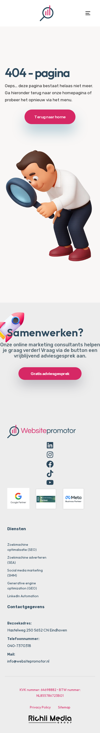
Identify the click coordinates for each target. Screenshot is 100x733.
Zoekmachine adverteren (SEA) (26, 560)
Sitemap (64, 707)
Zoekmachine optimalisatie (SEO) (22, 547)
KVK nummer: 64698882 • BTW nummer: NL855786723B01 (50, 693)
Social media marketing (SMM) (25, 573)
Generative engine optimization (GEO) (22, 585)
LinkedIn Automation (23, 596)
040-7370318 (19, 645)
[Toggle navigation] (76, 13)
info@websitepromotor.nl (28, 661)
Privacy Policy (40, 707)
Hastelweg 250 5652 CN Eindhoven (37, 630)
